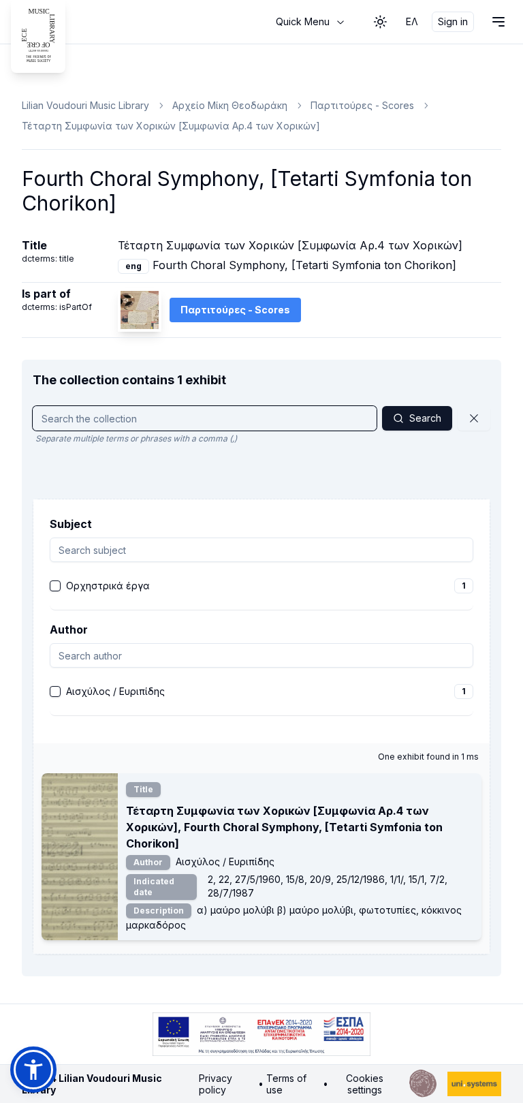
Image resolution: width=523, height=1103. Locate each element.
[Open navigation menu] (498, 21)
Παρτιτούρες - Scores (362, 105)
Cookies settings (364, 1084)
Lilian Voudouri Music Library (85, 105)
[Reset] (474, 418)
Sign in (453, 21)
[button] (33, 1069)
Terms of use (286, 1084)
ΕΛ (412, 21)
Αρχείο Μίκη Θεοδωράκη (229, 105)
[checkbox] (55, 585)
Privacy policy (215, 1084)
